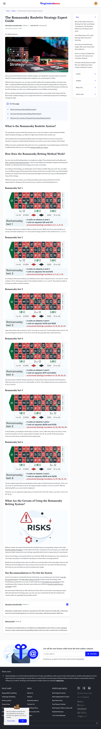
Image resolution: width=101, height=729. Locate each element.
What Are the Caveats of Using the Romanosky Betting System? (30, 118)
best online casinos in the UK (30, 579)
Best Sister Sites (57, 700)
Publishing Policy (32, 708)
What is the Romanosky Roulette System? (23, 109)
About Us (30, 693)
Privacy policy (6, 700)
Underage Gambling (8, 697)
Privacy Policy (11, 721)
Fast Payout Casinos (58, 704)
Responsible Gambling (9, 693)
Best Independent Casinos (60, 697)
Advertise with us (32, 700)
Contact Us (31, 704)
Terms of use (6, 704)
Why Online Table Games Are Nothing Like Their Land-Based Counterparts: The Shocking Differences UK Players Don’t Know (84, 26)
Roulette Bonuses (57, 712)
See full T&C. (80, 659)
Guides (13, 11)
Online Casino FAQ (33, 712)
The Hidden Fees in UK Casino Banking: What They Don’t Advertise (84, 38)
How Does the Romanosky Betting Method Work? (25, 114)
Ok (22, 721)
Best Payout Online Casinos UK (62, 708)
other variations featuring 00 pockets (17, 162)
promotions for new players (51, 582)
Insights (29, 715)
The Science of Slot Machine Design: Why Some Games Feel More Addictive (84, 47)
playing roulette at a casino (39, 147)
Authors (29, 697)
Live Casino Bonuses (58, 715)
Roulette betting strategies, (13, 550)
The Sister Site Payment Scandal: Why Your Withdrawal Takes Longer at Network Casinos (85, 65)
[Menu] (4, 3)
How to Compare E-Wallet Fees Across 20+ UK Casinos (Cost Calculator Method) (84, 56)
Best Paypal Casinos (58, 693)
